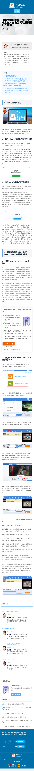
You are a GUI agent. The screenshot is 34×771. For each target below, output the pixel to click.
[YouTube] (9, 742)
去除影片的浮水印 (18, 333)
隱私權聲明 (14, 735)
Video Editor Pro (15, 685)
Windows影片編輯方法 (8, 628)
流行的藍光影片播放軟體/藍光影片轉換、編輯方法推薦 (17, 721)
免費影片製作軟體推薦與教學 (10, 611)
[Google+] (9, 746)
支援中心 (13, 733)
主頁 (3, 733)
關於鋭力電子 (22, 735)
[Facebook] (4, 742)
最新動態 (7, 733)
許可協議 (7, 735)
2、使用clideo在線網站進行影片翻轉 (15, 81)
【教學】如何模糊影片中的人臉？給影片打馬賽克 (17, 726)
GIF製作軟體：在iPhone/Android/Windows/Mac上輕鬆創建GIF (17, 708)
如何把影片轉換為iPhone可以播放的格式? (14, 717)
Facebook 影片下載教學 (8, 659)
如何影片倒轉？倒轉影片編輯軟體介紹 (13, 704)
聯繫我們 (19, 733)
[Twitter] (4, 746)
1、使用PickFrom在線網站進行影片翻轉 (16, 79)
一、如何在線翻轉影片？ (11, 76)
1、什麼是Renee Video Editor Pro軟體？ (16, 88)
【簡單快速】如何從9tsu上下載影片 (13, 713)
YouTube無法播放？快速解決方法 (11, 644)
